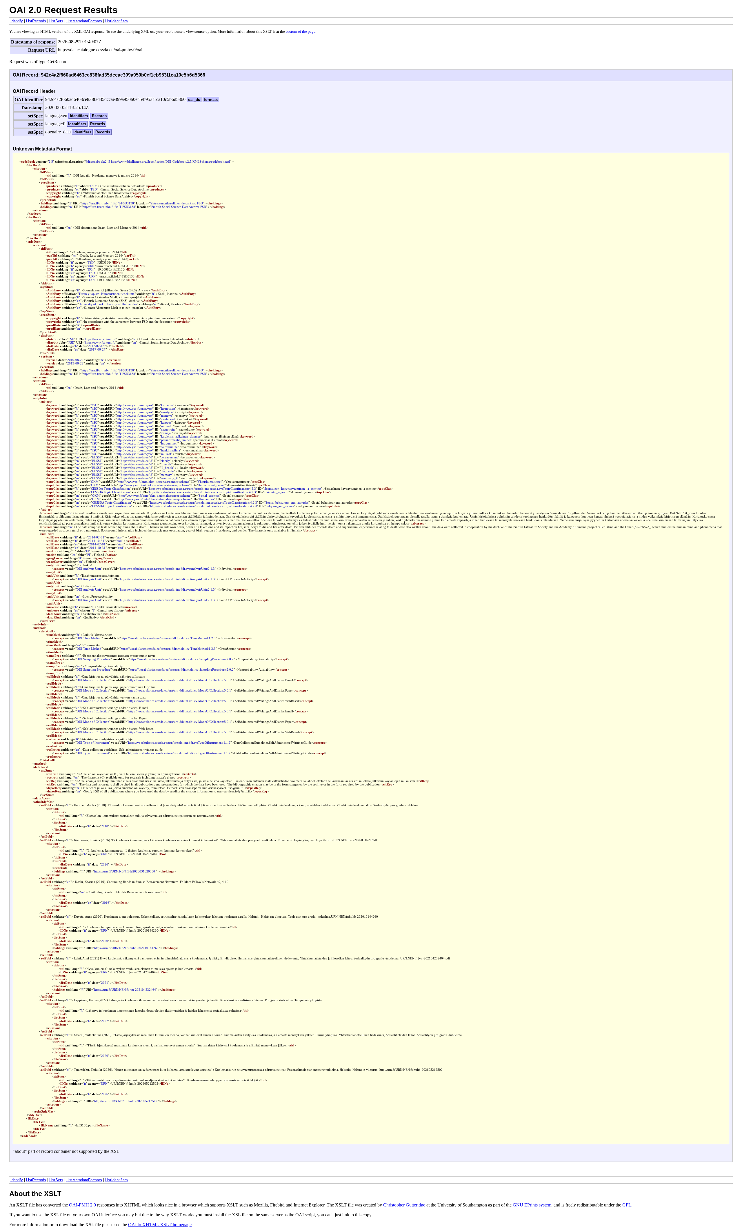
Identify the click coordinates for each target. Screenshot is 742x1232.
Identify (16, 21)
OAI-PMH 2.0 (82, 1204)
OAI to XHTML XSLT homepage (160, 1224)
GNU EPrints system (532, 1204)
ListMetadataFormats (84, 21)
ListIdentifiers (116, 21)
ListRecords (36, 21)
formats (211, 99)
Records (99, 116)
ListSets (56, 21)
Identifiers (79, 116)
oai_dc (194, 99)
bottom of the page (300, 32)
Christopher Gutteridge (404, 1204)
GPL (626, 1204)
